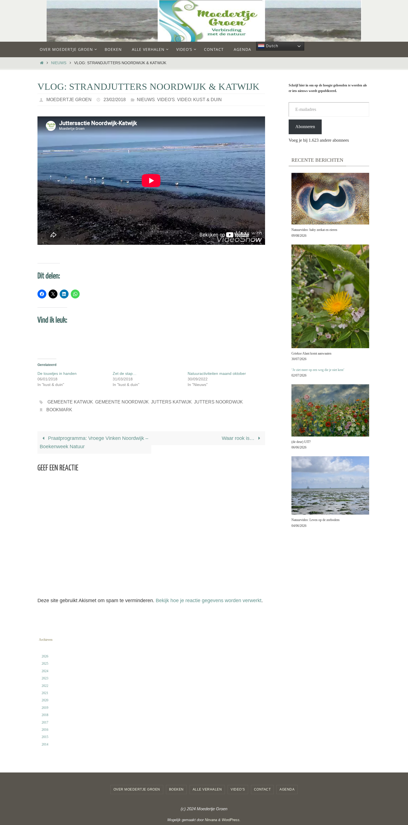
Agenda (286, 789)
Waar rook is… (239, 438)
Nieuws (58, 63)
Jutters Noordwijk (218, 402)
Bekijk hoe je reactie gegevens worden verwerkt (208, 600)
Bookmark (59, 409)
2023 (45, 678)
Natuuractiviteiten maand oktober (217, 373)
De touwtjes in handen (57, 373)
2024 (45, 671)
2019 (45, 708)
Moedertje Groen (69, 99)
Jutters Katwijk (171, 402)
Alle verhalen (207, 789)
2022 (45, 686)
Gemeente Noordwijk (122, 402)
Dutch (271, 45)
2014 (45, 744)
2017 (45, 722)
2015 (45, 737)
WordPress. (231, 820)
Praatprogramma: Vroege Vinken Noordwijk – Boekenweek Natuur (94, 442)
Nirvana (211, 820)
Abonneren (305, 126)
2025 (45, 664)
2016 (45, 730)
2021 (45, 693)
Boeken (176, 789)
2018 (45, 715)
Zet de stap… (125, 373)
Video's (166, 99)
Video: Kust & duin (199, 99)
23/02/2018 (115, 99)
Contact (262, 789)
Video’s (238, 789)
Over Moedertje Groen (137, 789)
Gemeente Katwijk (70, 402)
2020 (45, 700)
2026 (45, 656)
